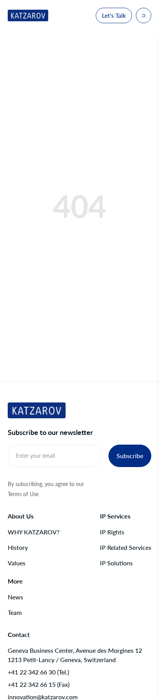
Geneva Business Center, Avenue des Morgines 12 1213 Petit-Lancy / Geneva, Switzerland (75, 655)
